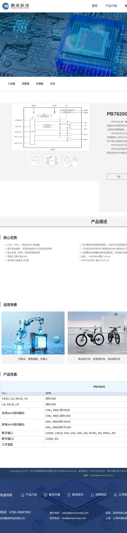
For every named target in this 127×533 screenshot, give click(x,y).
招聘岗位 (101, 494)
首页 (94, 5)
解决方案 (54, 494)
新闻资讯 (77, 494)
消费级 (25, 83)
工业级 (11, 83)
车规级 (39, 83)
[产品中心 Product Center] (63, 48)
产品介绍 (111, 5)
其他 (52, 83)
